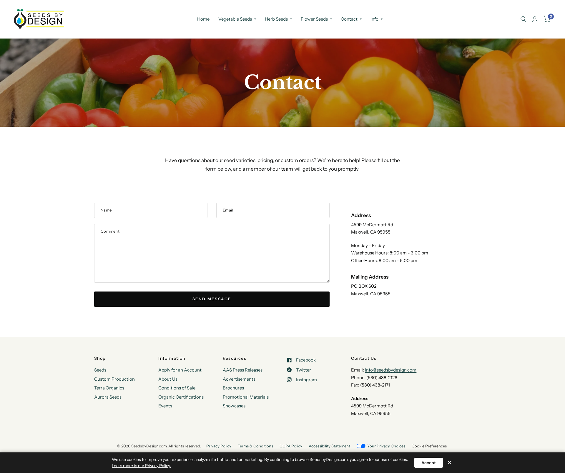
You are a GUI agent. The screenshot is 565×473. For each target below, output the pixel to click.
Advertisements (239, 379)
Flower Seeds (314, 19)
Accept (428, 462)
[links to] (535, 19)
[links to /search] (523, 19)
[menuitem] (203, 19)
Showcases (234, 406)
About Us (167, 379)
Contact (349, 19)
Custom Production (114, 379)
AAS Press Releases (242, 370)
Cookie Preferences (429, 446)
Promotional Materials (246, 397)
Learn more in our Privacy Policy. (141, 465)
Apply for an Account (180, 370)
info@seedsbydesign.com (390, 370)
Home (203, 19)
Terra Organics (109, 388)
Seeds (100, 370)
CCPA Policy (291, 446)
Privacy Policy (218, 446)
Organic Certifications (181, 397)
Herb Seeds (276, 19)
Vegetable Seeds (235, 19)
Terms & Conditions (255, 446)
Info (374, 19)
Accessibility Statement (329, 446)
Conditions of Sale (176, 388)
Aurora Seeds (108, 397)
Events (165, 406)
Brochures (233, 388)
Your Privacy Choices (386, 446)
